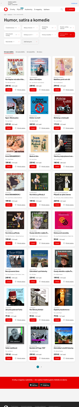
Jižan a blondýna (36, 79)
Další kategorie (28, 41)
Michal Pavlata (59, 351)
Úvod (5, 14)
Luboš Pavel (59, 121)
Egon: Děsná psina (11, 118)
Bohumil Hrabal (33, 346)
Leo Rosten (8, 77)
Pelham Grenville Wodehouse (61, 192)
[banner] (6, 9)
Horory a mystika (47, 34)
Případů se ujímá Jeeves (62, 195)
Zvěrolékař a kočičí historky (63, 348)
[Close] (1, 3)
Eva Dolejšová (59, 82)
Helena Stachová (44, 197)
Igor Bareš (10, 121)
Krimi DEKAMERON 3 (12, 156)
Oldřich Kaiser (35, 236)
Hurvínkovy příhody (12, 233)
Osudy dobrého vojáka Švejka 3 (41, 233)
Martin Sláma (71, 236)
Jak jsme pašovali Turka (13, 310)
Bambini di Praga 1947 (37, 348)
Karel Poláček (57, 116)
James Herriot (33, 269)
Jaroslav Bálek (57, 154)
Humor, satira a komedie (66, 34)
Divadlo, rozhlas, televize (66, 27)
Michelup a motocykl (61, 118)
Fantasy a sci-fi (28, 34)
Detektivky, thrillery (47, 27)
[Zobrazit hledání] (62, 9)
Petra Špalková (11, 274)
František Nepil (33, 192)
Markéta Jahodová (43, 236)
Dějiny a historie (29, 28)
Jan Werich (7, 346)
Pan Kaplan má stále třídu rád (15, 79)
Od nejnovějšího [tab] (9, 52)
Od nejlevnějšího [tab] (20, 52)
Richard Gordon (33, 116)
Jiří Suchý (58, 197)
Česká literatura (11, 28)
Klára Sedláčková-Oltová (67, 197)
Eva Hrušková (41, 82)
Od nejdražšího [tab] (31, 52)
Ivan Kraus (32, 154)
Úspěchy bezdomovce (61, 310)
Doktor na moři (35, 118)
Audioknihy (10, 14)
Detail (9, 90)
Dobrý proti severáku (61, 233)
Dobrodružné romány (11, 34)
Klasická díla (10, 41)
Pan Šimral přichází (36, 310)
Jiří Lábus (34, 274)
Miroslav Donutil (11, 82)
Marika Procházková (58, 77)
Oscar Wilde (8, 269)
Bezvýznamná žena (12, 271)
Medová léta (34, 156)
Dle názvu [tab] (39, 52)
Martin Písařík (35, 121)
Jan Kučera (8, 154)
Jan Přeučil (34, 82)
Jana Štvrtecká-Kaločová (62, 236)
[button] (20, 90)
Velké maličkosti (11, 348)
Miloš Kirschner (35, 197)
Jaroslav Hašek (33, 231)
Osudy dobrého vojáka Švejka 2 (65, 271)
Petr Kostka (18, 274)
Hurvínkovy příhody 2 (37, 195)
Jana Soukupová (33, 77)
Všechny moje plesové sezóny (64, 156)
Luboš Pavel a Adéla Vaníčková (15, 197)
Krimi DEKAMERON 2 (12, 195)
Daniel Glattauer (57, 231)
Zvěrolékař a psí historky (38, 271)
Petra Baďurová (9, 116)
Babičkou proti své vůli (62, 79)
